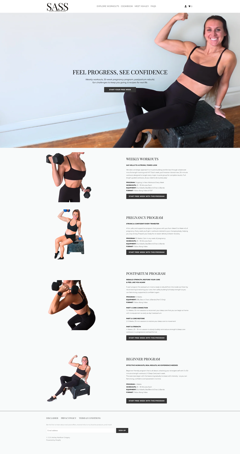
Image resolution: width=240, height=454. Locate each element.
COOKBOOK (127, 6)
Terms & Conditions (89, 418)
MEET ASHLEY (142, 6)
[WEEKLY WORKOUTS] (82, 177)
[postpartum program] (82, 305)
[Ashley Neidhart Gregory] (57, 6)
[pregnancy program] (82, 234)
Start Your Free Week (120, 90)
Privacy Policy (68, 418)
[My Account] (186, 6)
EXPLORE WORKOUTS (108, 6)
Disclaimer (52, 418)
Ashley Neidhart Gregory (61, 437)
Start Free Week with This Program (146, 196)
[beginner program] (82, 379)
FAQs (153, 6)
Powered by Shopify (53, 440)
